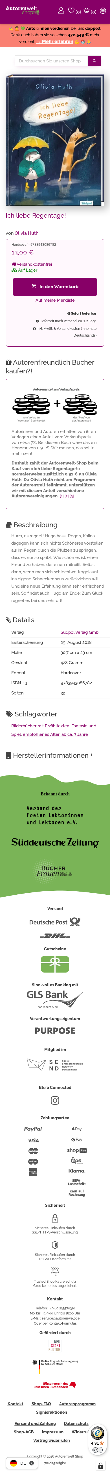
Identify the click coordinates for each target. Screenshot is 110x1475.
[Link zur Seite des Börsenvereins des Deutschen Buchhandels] (55, 1387)
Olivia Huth (26, 233)
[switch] (98, 1450)
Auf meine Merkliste (55, 300)
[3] (72, 496)
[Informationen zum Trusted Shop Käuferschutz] (55, 1273)
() (77, 12)
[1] (62, 496)
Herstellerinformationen (53, 755)
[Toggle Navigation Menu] (104, 12)
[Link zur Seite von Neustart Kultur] (55, 1351)
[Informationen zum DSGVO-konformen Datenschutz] (55, 1247)
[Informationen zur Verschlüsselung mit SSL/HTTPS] (55, 1220)
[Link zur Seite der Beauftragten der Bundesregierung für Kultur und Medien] (55, 1377)
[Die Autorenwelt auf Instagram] (55, 1102)
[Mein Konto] (62, 12)
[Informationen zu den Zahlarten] (33, 1131)
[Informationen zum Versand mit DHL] (55, 938)
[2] (67, 496)
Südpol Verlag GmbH (81, 632)
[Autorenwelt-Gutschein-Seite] (55, 971)
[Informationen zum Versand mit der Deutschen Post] (55, 923)
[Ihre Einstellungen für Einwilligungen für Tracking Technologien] (100, 1466)
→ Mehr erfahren (54, 41)
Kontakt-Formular (62, 1323)
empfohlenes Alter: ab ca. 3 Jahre (55, 734)
